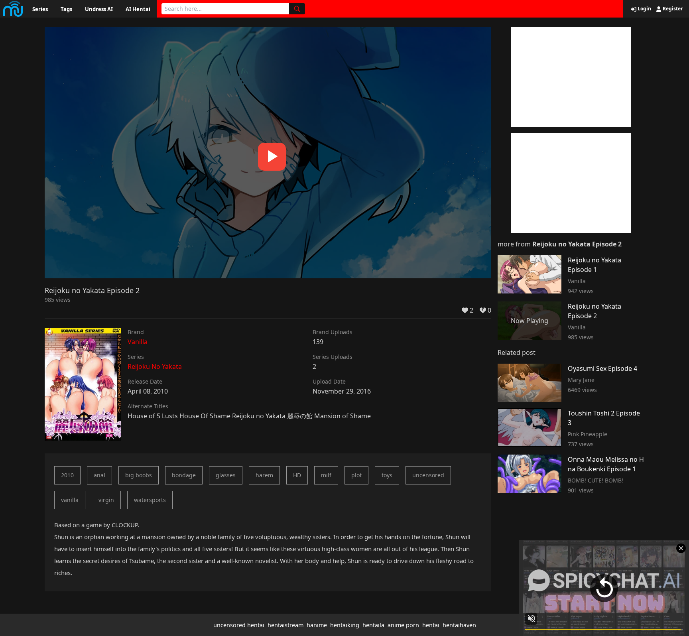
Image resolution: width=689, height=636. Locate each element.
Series (40, 9)
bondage (184, 475)
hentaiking (344, 625)
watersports (150, 500)
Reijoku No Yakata (155, 366)
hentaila (373, 625)
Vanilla (138, 341)
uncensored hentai (238, 625)
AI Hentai (138, 9)
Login (643, 9)
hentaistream (285, 625)
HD (297, 475)
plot (356, 475)
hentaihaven (459, 625)
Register (672, 9)
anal (99, 475)
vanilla (70, 500)
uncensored (428, 475)
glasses (226, 475)
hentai (430, 625)
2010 (67, 475)
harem (264, 475)
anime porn (403, 625)
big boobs (138, 475)
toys (387, 475)
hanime (317, 625)
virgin (106, 500)
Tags (66, 9)
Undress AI (99, 9)
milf (326, 475)
